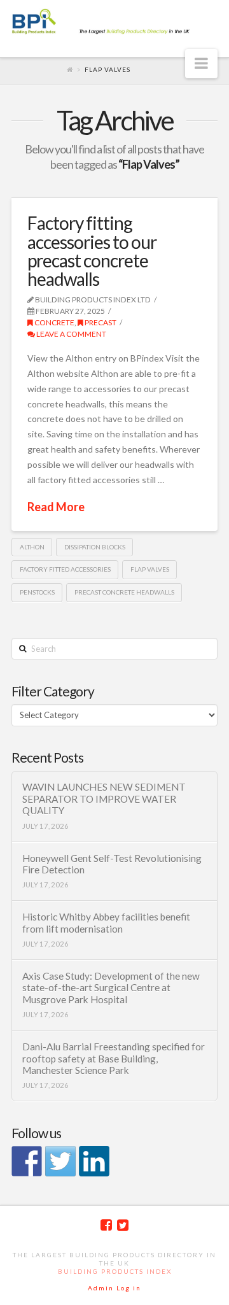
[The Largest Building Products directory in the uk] (114, 22)
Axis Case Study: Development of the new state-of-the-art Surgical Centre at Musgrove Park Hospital (111, 987)
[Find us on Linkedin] (94, 1161)
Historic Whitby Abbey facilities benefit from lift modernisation (106, 923)
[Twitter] (122, 1225)
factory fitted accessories (65, 569)
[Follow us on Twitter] (60, 1161)
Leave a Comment (70, 334)
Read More (56, 507)
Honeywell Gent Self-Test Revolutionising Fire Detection (112, 864)
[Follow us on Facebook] (26, 1161)
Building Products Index (115, 1271)
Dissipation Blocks (94, 547)
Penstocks (37, 592)
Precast (99, 322)
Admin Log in (114, 1288)
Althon (32, 547)
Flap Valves (149, 569)
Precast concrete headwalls (124, 592)
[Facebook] (106, 1225)
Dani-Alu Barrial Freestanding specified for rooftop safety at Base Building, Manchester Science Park (113, 1058)
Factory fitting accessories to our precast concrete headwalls (91, 251)
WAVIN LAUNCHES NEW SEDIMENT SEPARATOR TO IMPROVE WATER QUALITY (104, 798)
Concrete (53, 322)
